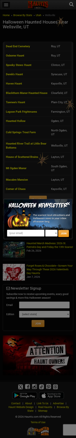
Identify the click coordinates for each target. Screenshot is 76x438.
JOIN (64, 233)
